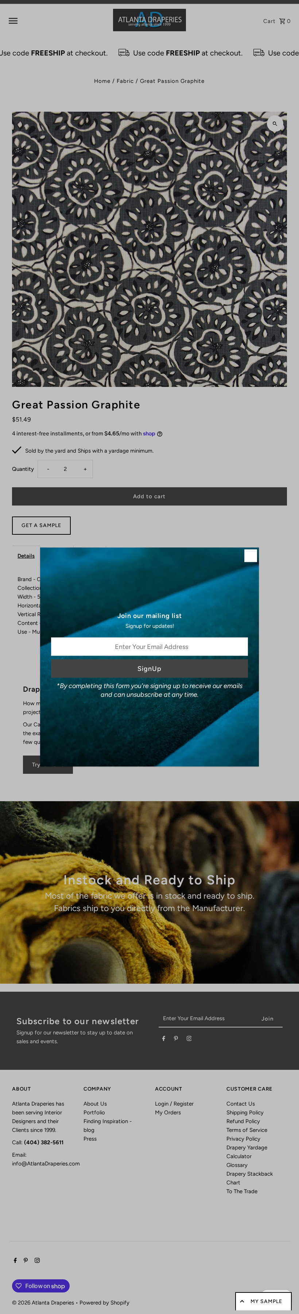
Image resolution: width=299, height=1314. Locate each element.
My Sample (266, 1301)
